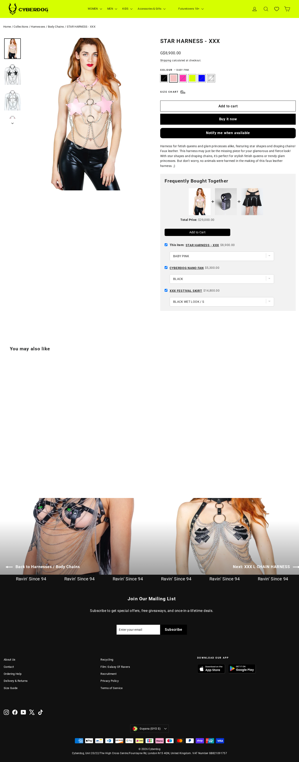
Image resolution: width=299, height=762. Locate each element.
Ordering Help (13, 673)
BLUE (202, 78)
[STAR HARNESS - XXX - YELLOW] (23, 468)
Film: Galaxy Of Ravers (115, 666)
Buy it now (228, 119)
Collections (21, 26)
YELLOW (192, 78)
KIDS (125, 8)
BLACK (164, 78)
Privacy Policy (109, 680)
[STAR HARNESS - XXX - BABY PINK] (12, 468)
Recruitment (108, 673)
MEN (110, 8)
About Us (10, 659)
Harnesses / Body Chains (47, 26)
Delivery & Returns (16, 680)
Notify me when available (228, 133)
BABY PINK (173, 78)
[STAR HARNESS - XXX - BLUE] (28, 468)
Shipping (165, 60)
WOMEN (93, 8)
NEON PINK (183, 78)
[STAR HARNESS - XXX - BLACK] (6, 468)
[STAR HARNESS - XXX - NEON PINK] (17, 468)
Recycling (106, 659)
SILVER (211, 78)
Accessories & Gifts (150, 8)
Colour (174, 70)
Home (7, 26)
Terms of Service (111, 688)
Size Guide (11, 688)
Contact (9, 666)
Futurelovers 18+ (189, 8)
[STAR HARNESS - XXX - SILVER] (34, 468)
